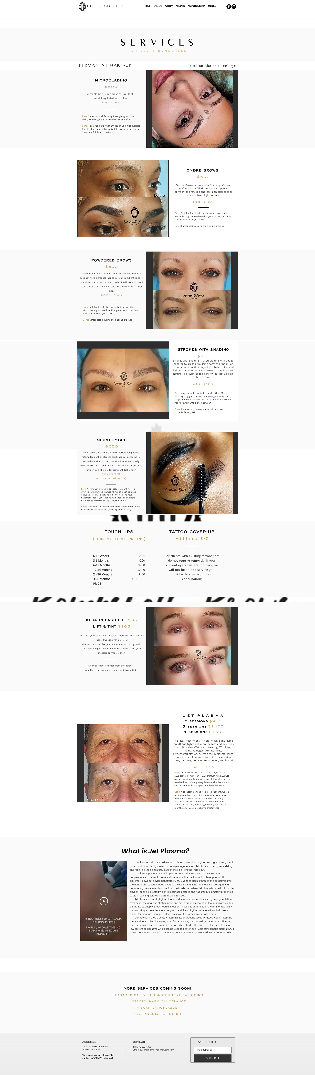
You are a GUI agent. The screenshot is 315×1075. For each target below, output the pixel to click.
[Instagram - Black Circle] (233, 6)
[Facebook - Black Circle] (228, 6)
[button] (192, 109)
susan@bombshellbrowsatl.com (157, 1049)
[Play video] (104, 901)
